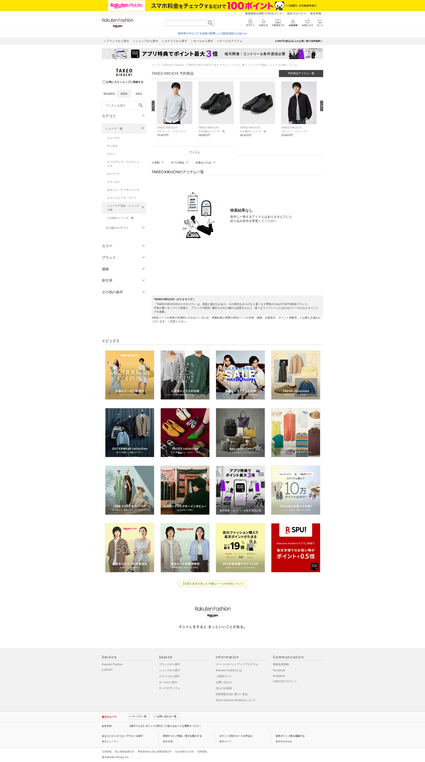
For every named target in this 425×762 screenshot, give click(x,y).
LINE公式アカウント (285, 681)
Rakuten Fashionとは (229, 670)
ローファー (113, 173)
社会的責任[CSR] (184, 751)
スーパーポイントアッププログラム (237, 664)
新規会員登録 (281, 664)
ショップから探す (169, 670)
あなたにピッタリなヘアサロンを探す (122, 735)
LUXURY (107, 669)
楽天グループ (295, 13)
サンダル (112, 146)
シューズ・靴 (114, 128)
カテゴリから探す (169, 676)
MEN (124, 93)
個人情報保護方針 (124, 751)
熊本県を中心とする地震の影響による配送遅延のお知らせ (212, 33)
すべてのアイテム (169, 688)
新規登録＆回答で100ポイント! (264, 13)
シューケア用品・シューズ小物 (123, 207)
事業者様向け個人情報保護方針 (155, 751)
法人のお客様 (224, 688)
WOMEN (109, 93)
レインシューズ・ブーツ (121, 197)
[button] (175, 112)
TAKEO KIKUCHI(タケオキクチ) (206, 64)
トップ (156, 64)
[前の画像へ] (153, 106)
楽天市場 (315, 13)
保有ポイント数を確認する (290, 735)
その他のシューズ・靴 (120, 218)
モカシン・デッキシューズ (123, 189)
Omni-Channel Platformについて (236, 700)
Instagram (279, 675)
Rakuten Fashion (173, 64)
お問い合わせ (224, 682)
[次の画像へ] (321, 106)
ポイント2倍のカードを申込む (236, 735)
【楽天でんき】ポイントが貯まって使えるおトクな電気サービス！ (164, 725)
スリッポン (113, 181)
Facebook (279, 670)
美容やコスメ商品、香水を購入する (182, 735)
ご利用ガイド (224, 676)
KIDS (139, 93)
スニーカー (113, 138)
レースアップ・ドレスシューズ (123, 163)
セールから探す (168, 682)
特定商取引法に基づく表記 (232, 694)
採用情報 (202, 751)
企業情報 (107, 751)
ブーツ (111, 154)
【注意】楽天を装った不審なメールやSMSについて (212, 583)
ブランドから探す (169, 664)
